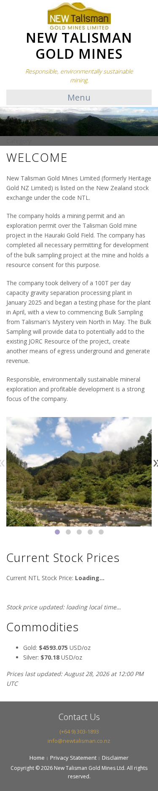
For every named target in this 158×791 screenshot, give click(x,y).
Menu (79, 97)
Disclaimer (115, 757)
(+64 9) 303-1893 (79, 731)
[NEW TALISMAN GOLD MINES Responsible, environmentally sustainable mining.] (79, 15)
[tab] (57, 532)
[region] (79, 552)
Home (37, 757)
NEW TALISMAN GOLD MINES (79, 45)
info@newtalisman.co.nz (79, 741)
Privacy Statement (73, 757)
